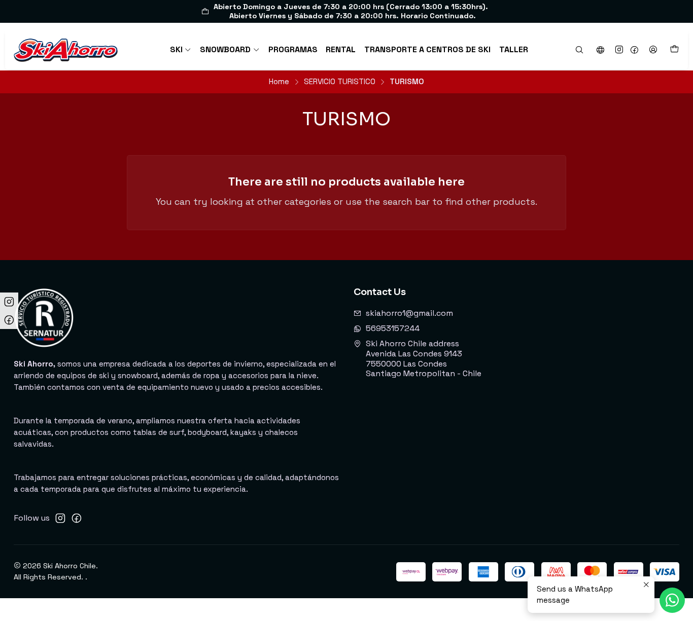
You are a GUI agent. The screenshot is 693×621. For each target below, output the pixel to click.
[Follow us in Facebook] (634, 49)
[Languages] (600, 50)
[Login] (653, 50)
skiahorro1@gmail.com (409, 313)
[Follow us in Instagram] (619, 49)
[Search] (579, 50)
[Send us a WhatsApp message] (672, 600)
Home (279, 81)
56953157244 (393, 328)
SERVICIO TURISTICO (339, 81)
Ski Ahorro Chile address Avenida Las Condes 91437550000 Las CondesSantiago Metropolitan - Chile (423, 359)
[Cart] (674, 49)
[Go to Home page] (65, 49)
